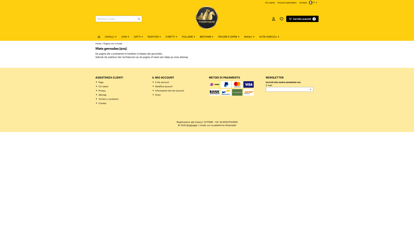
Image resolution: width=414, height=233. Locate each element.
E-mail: (289, 85)
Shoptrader (191, 125)
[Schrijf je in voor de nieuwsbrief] (310, 89)
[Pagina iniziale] (99, 37)
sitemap (184, 57)
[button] (313, 2)
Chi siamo (270, 2)
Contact (303, 2)
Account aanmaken (287, 2)
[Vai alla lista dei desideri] (281, 19)
